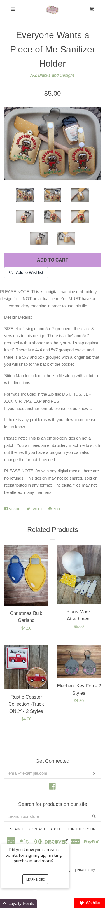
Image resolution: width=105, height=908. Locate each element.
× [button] (67, 840)
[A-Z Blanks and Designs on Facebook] (52, 787)
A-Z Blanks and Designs (52, 75)
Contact (37, 829)
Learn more (35, 879)
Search (17, 829)
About (56, 829)
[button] (42, 903)
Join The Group (81, 829)
